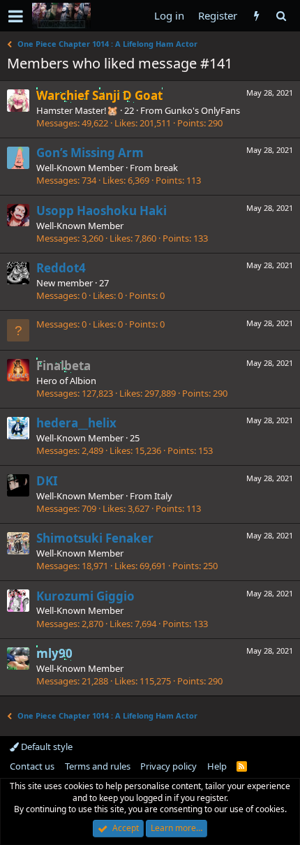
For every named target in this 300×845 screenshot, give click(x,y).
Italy (163, 496)
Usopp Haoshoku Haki (101, 211)
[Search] (281, 16)
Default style (46, 746)
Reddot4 (61, 268)
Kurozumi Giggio (85, 596)
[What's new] (256, 16)
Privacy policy (168, 766)
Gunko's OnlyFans (202, 110)
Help (217, 766)
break (166, 167)
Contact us (32, 766)
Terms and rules (97, 766)
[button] (16, 16)
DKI (47, 481)
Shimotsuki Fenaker (94, 538)
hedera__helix (76, 423)
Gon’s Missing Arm (90, 153)
